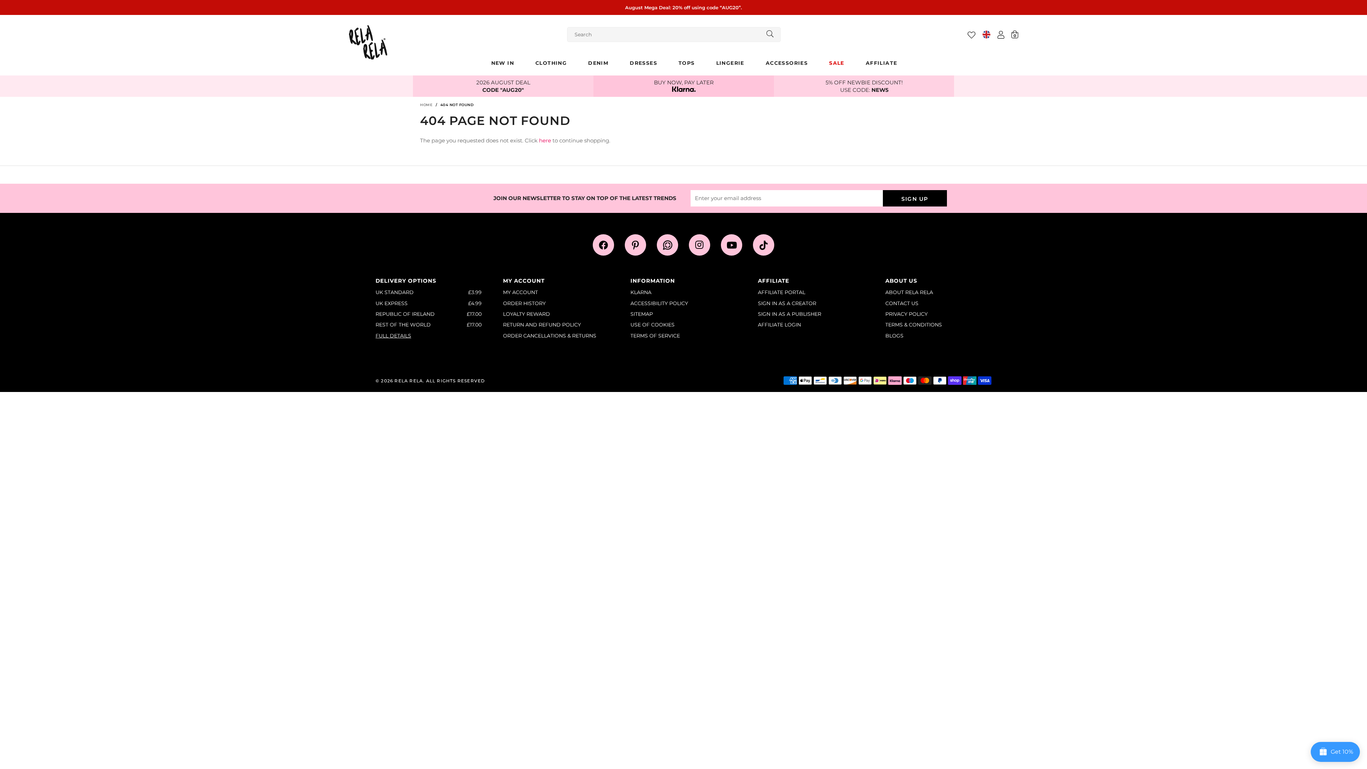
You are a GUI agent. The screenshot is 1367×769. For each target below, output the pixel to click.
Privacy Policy (906, 314)
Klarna (640, 292)
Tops (687, 63)
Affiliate (881, 63)
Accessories (787, 63)
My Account (520, 292)
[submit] (770, 34)
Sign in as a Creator (787, 303)
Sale (836, 63)
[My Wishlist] (971, 35)
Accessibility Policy (659, 303)
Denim (598, 63)
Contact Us (901, 303)
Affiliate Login (779, 324)
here (545, 140)
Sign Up (914, 198)
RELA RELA (368, 42)
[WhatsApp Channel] (667, 245)
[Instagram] (699, 245)
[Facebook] (603, 245)
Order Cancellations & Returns (549, 336)
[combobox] (674, 34)
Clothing (551, 63)
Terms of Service (655, 336)
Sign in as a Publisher (789, 314)
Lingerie (730, 63)
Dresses (643, 63)
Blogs (894, 336)
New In (502, 63)
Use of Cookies (652, 324)
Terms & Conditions (913, 324)
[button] (1014, 34)
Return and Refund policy (542, 324)
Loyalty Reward (526, 314)
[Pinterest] (635, 245)
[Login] (1000, 34)
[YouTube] (731, 245)
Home (426, 105)
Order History (524, 303)
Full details (393, 336)
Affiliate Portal (781, 292)
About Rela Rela (909, 292)
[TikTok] (763, 245)
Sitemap (641, 314)
